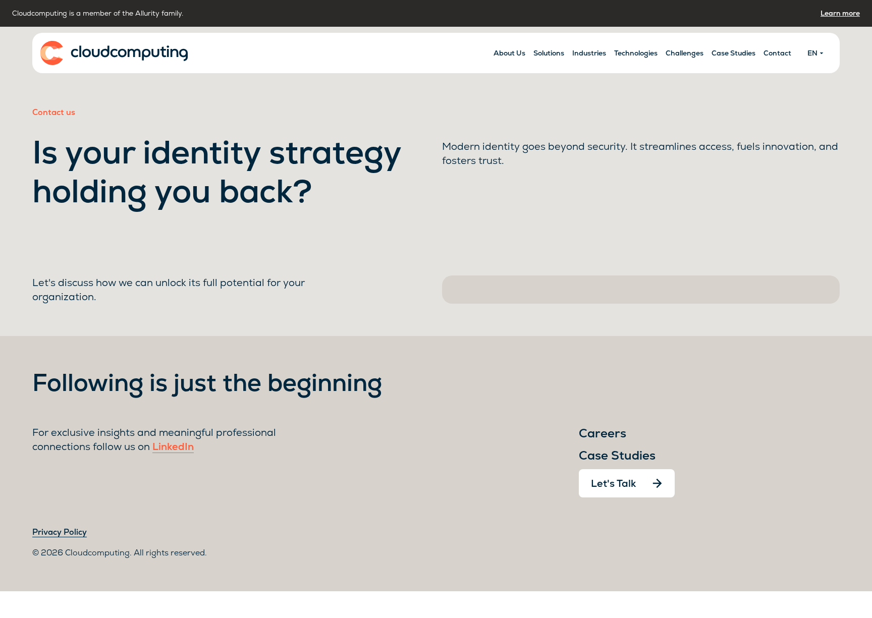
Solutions (548, 53)
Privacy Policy (59, 532)
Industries (589, 53)
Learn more (840, 13)
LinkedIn (173, 446)
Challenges (684, 53)
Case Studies (733, 53)
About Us (509, 53)
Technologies (636, 53)
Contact (777, 53)
